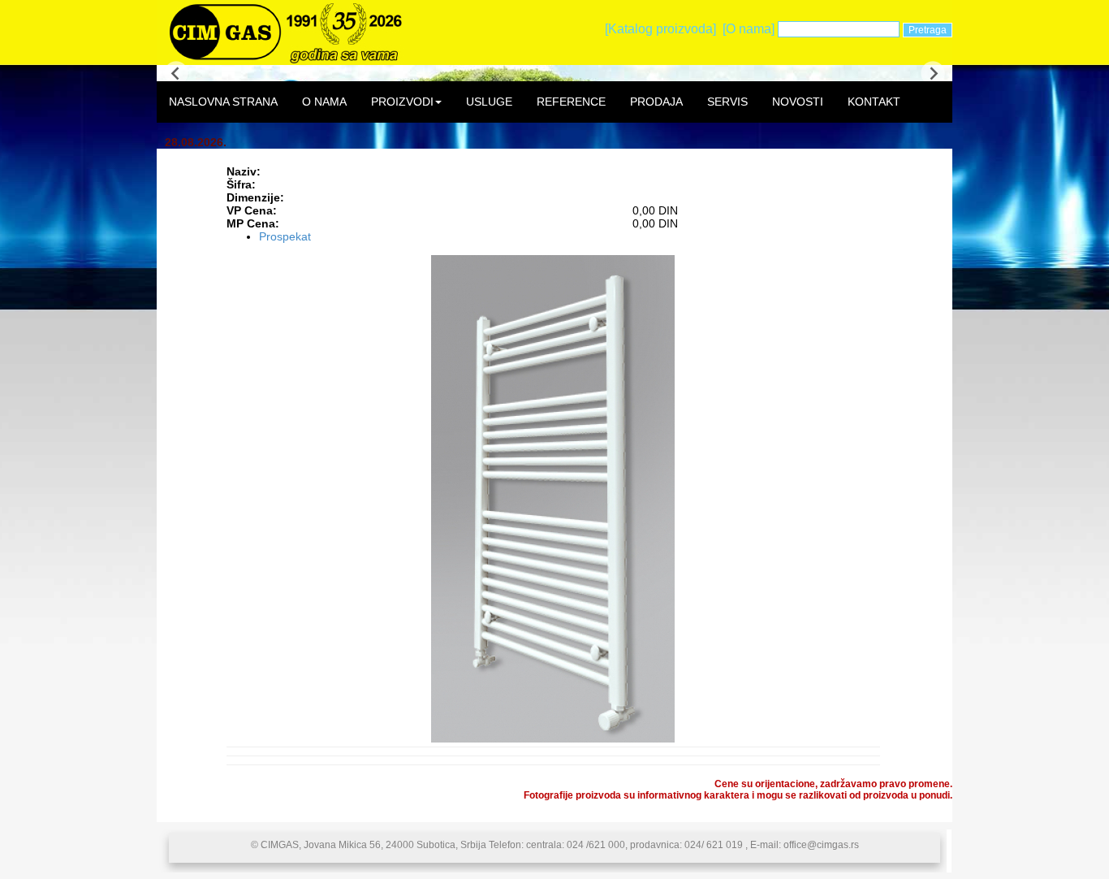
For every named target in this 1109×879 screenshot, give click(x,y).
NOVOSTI (797, 101)
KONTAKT (874, 101)
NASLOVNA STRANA (223, 101)
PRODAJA (656, 101)
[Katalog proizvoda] (660, 29)
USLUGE (489, 101)
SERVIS (727, 101)
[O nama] (749, 29)
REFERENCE (571, 101)
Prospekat (285, 236)
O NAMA (324, 101)
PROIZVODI (402, 101)
